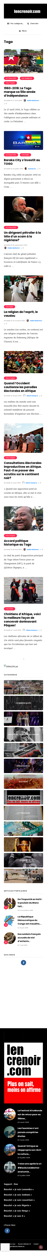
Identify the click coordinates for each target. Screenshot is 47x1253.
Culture (25, 155)
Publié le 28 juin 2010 (13, 396)
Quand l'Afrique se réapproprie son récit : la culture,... (30, 1150)
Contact (36, 1244)
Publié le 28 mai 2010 (13, 549)
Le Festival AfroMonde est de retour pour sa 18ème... (30, 1114)
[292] (23, 372)
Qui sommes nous (9, 1244)
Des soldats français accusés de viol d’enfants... (29, 938)
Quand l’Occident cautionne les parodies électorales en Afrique (20, 387)
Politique (10, 83)
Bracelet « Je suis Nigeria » (17, 1205)
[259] (23, 529)
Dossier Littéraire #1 (24, 1244)
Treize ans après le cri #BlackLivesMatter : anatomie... (29, 1167)
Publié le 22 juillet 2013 (14, 169)
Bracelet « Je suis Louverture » (19, 1199)
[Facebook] (23, 962)
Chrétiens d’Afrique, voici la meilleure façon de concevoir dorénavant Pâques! (22, 619)
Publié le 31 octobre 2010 (15, 321)
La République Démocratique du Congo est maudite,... (30, 920)
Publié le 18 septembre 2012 (16, 245)
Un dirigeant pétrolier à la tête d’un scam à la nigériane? (22, 236)
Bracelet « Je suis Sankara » (18, 1194)
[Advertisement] (23, 995)
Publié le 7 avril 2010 (13, 630)
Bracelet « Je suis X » (14, 1215)
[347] (23, 148)
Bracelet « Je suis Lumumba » (19, 1189)
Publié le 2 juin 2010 (13, 483)
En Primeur (27, 78)
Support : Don (11, 1184)
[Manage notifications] (41, 1247)
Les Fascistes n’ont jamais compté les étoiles (28, 1132)
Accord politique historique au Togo (17, 543)
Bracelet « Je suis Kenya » (17, 1210)
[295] (23, 72)
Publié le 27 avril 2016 (13, 100)
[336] (23, 451)
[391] (23, 602)
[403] (23, 221)
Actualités (11, 78)
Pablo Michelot (33, 100)
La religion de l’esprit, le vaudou (21, 314)
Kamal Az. (32, 169)
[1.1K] (23, 300)
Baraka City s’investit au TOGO (22, 162)
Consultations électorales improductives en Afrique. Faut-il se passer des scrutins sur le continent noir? (23, 470)
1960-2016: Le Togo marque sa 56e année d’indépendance (19, 92)
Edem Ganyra (32, 396)
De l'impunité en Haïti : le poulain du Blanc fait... (30, 903)
